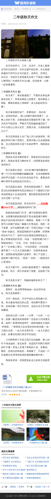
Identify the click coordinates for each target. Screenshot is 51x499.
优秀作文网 (22, 496)
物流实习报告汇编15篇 (13, 474)
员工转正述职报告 (11, 458)
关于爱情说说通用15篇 (13, 478)
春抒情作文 (32, 470)
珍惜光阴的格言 (34, 478)
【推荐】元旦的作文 (12, 462)
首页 (16, 9)
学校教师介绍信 (10, 466)
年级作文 (26, 9)
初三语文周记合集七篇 (37, 466)
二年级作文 (40, 9)
